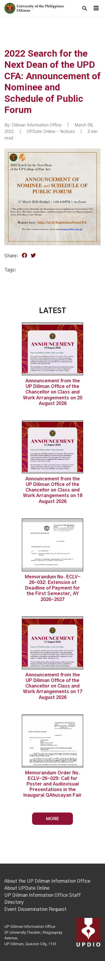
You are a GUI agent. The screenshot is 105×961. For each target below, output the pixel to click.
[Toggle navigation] (96, 8)
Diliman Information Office (37, 125)
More (52, 818)
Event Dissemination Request (35, 909)
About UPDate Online (27, 888)
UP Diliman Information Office (29, 927)
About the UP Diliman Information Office (47, 881)
